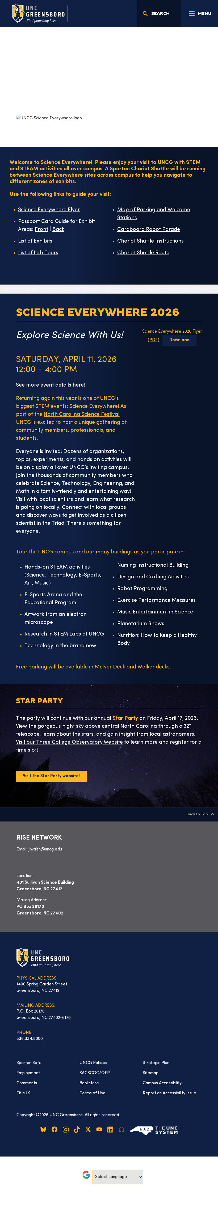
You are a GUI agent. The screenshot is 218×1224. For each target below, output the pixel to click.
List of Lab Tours (38, 253)
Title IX (23, 1093)
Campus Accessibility (162, 1083)
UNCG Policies (93, 1063)
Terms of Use (92, 1093)
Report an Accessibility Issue (169, 1093)
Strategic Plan (156, 1063)
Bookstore (89, 1083)
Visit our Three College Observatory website (69, 742)
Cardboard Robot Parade (148, 229)
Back (58, 229)
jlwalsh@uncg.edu (45, 849)
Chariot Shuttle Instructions (150, 241)
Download (179, 340)
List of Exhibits (35, 241)
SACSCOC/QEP (94, 1073)
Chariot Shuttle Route (143, 253)
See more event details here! (50, 385)
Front (41, 229)
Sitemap (150, 1073)
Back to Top (197, 814)
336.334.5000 (29, 1039)
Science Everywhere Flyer (49, 210)
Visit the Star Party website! (51, 776)
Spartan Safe (28, 1063)
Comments (26, 1083)
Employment (28, 1073)
